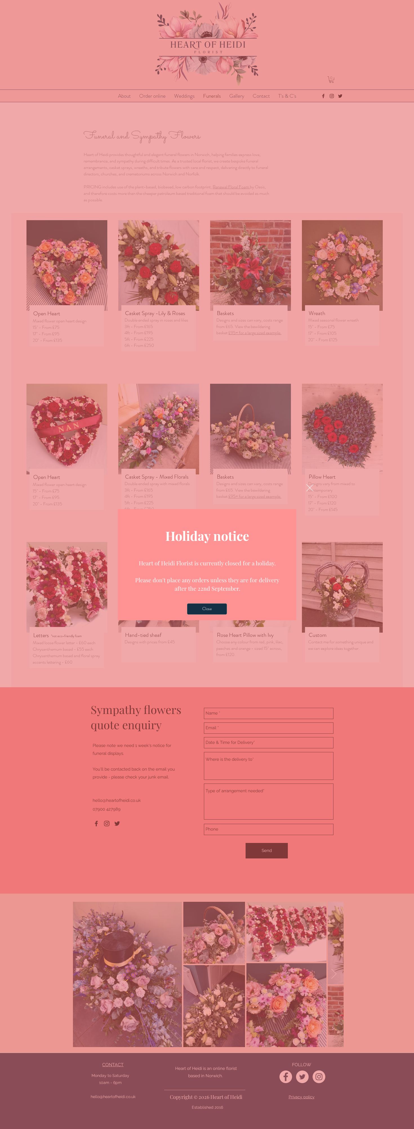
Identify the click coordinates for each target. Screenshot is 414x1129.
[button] (310, 487)
